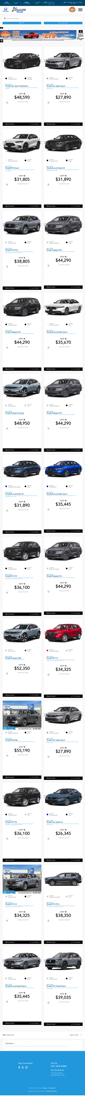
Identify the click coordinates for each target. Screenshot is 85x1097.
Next (1, 40)
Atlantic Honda (9, 124)
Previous (1, 27)
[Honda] (6, 10)
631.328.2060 (6, 3)
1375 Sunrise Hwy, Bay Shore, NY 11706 (73, 3)
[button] (40, 60)
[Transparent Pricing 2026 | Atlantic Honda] (42, 35)
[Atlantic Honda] (18, 10)
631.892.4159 (49, 2)
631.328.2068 (26, 3)
